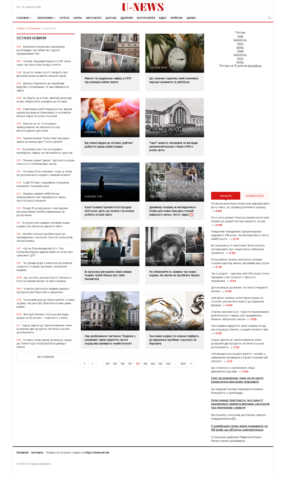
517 (130, 363)
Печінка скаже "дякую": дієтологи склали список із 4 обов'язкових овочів (45, 162)
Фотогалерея (146, 18)
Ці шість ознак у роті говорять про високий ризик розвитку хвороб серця (42, 74)
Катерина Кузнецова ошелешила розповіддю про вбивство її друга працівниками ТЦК (41, 50)
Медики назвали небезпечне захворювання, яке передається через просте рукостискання (41, 197)
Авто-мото (94, 18)
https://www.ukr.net (97, 452)
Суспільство (33, 28)
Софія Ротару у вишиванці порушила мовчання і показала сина (43, 184)
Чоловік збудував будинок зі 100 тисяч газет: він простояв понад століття (44, 62)
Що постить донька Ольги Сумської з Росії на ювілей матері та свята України (44, 279)
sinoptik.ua (254, 65)
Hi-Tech (64, 18)
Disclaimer (23, 452)
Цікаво (191, 18)
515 (115, 363)
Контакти (37, 452)
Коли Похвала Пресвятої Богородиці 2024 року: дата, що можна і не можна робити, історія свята (109, 210)
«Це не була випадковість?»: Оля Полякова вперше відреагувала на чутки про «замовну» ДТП (45, 252)
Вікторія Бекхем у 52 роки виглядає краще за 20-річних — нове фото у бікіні (42, 316)
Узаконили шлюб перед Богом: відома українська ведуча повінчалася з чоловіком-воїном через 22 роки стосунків (44, 112)
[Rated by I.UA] (25, 471)
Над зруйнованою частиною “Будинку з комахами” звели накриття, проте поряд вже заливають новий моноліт (110, 339)
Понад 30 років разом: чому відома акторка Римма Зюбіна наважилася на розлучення (42, 211)
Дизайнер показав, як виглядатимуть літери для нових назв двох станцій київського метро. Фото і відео (172, 210)
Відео (163, 18)
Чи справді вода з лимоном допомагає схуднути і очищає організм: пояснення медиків (44, 266)
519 (145, 363)
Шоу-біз (110, 18)
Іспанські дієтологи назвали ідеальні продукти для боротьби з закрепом (43, 290)
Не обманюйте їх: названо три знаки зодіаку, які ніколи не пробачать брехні (174, 273)
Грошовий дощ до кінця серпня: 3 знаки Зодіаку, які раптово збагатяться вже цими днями (46, 303)
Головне (23, 18)
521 (160, 363)
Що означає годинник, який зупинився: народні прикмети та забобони (174, 80)
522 (168, 363)
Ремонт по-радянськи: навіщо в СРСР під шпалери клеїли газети (108, 80)
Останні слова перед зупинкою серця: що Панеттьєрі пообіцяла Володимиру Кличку (44, 343)
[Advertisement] (240, 129)
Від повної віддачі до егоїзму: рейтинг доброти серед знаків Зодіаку (109, 144)
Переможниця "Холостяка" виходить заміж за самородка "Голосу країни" (43, 139)
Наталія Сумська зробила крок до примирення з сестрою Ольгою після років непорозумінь (44, 237)
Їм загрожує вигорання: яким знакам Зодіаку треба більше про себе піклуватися (108, 275)
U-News (21, 28)
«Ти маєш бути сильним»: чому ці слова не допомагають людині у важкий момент (44, 173)
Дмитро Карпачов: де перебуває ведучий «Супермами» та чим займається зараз (43, 87)
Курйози (176, 18)
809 (183, 363)
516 (123, 363)
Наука (77, 18)
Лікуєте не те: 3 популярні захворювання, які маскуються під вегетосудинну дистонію (38, 127)
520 (153, 363)
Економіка (45, 18)
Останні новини (31, 38)
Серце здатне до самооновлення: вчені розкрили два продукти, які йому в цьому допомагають (44, 329)
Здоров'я (126, 18)
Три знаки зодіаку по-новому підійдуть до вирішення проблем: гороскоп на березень (174, 339)
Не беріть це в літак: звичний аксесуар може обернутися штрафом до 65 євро (44, 99)
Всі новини (46, 357)
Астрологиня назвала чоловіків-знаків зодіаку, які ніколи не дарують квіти (43, 224)
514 (107, 363)
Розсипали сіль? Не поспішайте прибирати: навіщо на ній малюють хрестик (45, 151)
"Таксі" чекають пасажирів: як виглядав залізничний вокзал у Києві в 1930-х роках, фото (173, 146)
